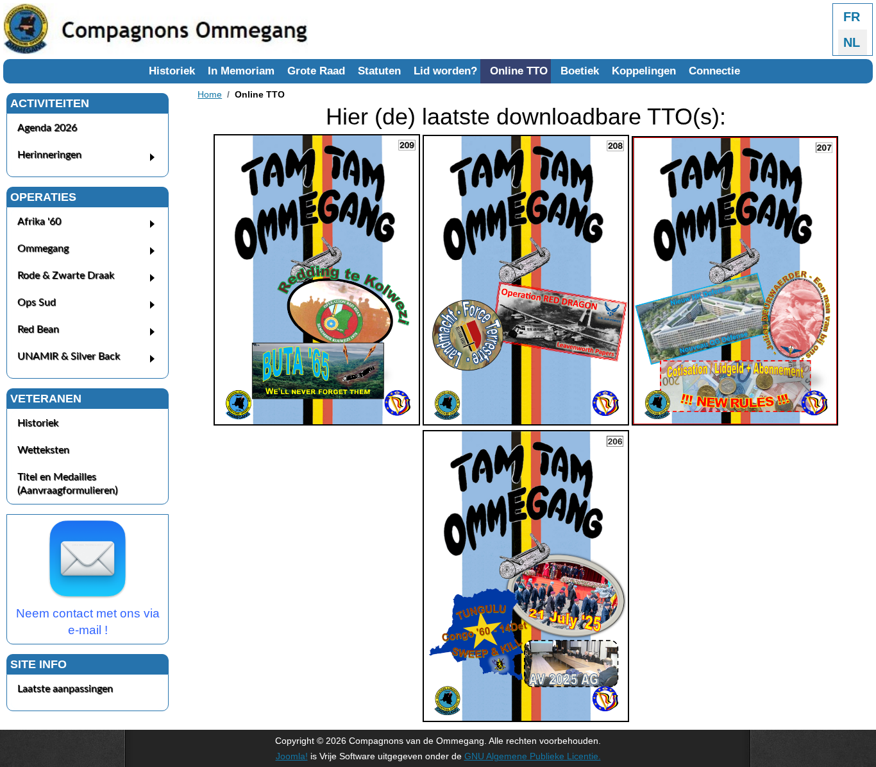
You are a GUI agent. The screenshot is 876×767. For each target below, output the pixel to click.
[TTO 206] (526, 719)
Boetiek (579, 71)
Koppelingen (644, 71)
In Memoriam (241, 71)
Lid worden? (445, 71)
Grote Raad (316, 71)
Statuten (379, 71)
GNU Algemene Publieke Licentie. (532, 756)
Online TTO (519, 71)
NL (851, 42)
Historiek (172, 71)
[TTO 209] (317, 422)
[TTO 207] (735, 422)
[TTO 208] (526, 422)
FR (851, 17)
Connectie (714, 71)
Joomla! (292, 756)
